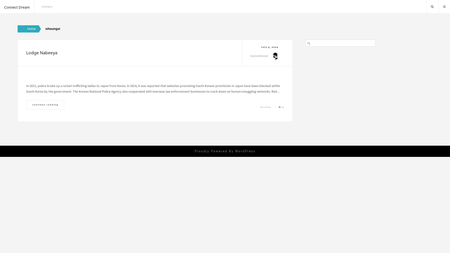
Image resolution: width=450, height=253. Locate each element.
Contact (47, 7)
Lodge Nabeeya (41, 53)
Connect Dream (17, 7)
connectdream (259, 56)
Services (266, 107)
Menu (444, 6)
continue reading (45, 104)
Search (432, 6)
